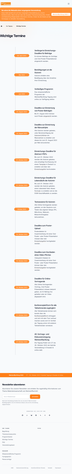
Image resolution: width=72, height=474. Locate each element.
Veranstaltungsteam (8, 445)
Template (42, 164)
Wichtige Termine (21, 26)
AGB (12, 468)
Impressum (58, 468)
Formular (37, 191)
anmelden (35, 396)
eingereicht (47, 116)
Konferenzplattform (41, 316)
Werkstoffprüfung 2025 (60, 14)
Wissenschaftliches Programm (11, 454)
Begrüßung (5, 431)
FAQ (3, 442)
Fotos (39, 428)
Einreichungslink (40, 169)
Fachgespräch (6, 456)
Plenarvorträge (6, 459)
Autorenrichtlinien (40, 135)
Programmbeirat (7, 437)
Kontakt (50, 468)
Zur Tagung (9, 26)
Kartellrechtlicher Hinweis (38, 468)
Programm (5, 450)
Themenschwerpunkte (9, 434)
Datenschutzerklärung (22, 468)
